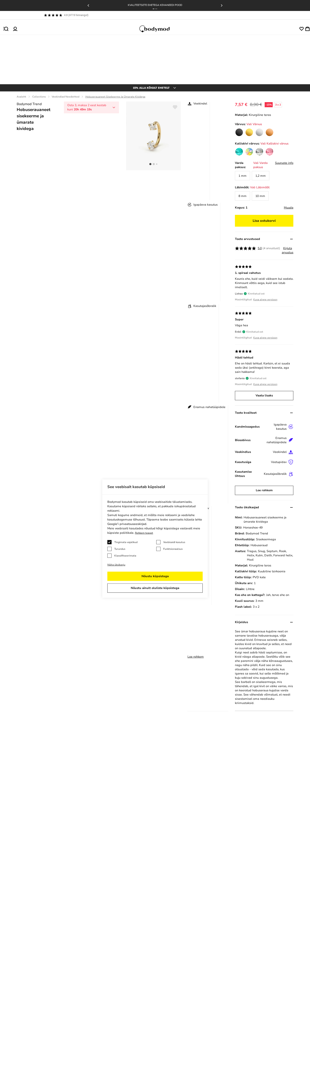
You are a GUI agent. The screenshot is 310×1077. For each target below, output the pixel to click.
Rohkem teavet (144, 533)
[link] (239, 132)
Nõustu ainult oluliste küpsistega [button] (155, 588)
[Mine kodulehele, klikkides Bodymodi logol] (158, 29)
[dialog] (155, 538)
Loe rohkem (195, 657)
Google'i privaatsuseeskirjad (126, 524)
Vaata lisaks (264, 395)
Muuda (288, 208)
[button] (153, 8)
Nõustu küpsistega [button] (155, 576)
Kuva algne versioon (265, 299)
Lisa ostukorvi (264, 220)
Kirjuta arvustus (287, 250)
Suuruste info (284, 163)
